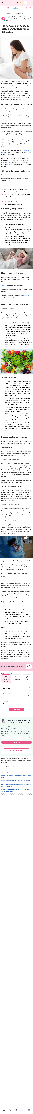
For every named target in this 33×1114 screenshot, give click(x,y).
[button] (2, 8)
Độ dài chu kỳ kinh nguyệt (9, 693)
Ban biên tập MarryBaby (15, 19)
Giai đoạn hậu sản (18, 13)
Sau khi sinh (8, 13)
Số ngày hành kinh (7, 701)
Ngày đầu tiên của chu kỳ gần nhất (11, 686)
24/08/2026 (6, 688)
